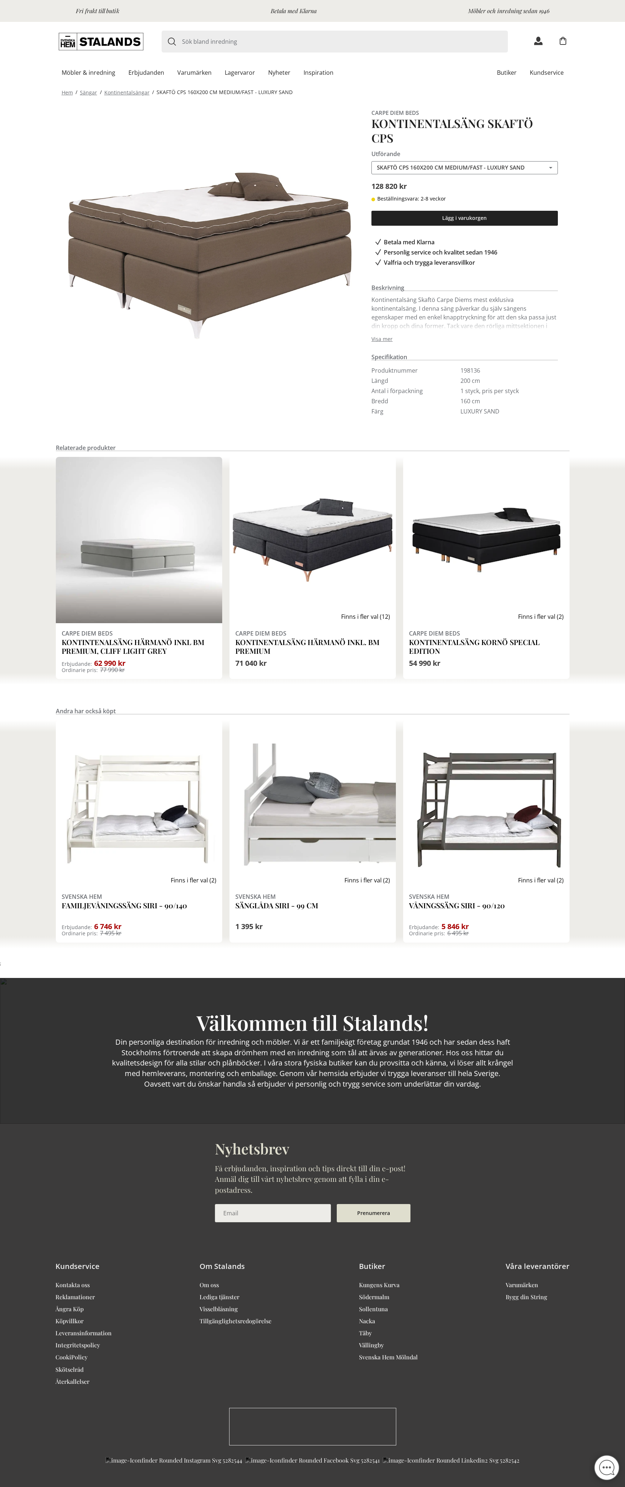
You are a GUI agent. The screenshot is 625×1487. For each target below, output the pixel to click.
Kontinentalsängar (127, 92)
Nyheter (279, 73)
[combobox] (345, 41)
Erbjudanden (146, 73)
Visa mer (382, 339)
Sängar (88, 92)
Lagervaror (240, 73)
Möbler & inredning (88, 73)
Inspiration (318, 73)
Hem (67, 92)
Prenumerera (373, 1213)
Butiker (507, 73)
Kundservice (547, 73)
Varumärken (194, 73)
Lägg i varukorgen (464, 217)
